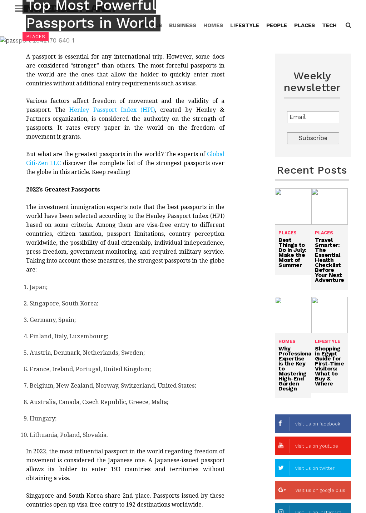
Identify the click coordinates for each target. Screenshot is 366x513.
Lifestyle (244, 25)
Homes (287, 341)
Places (304, 25)
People (276, 25)
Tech (329, 25)
